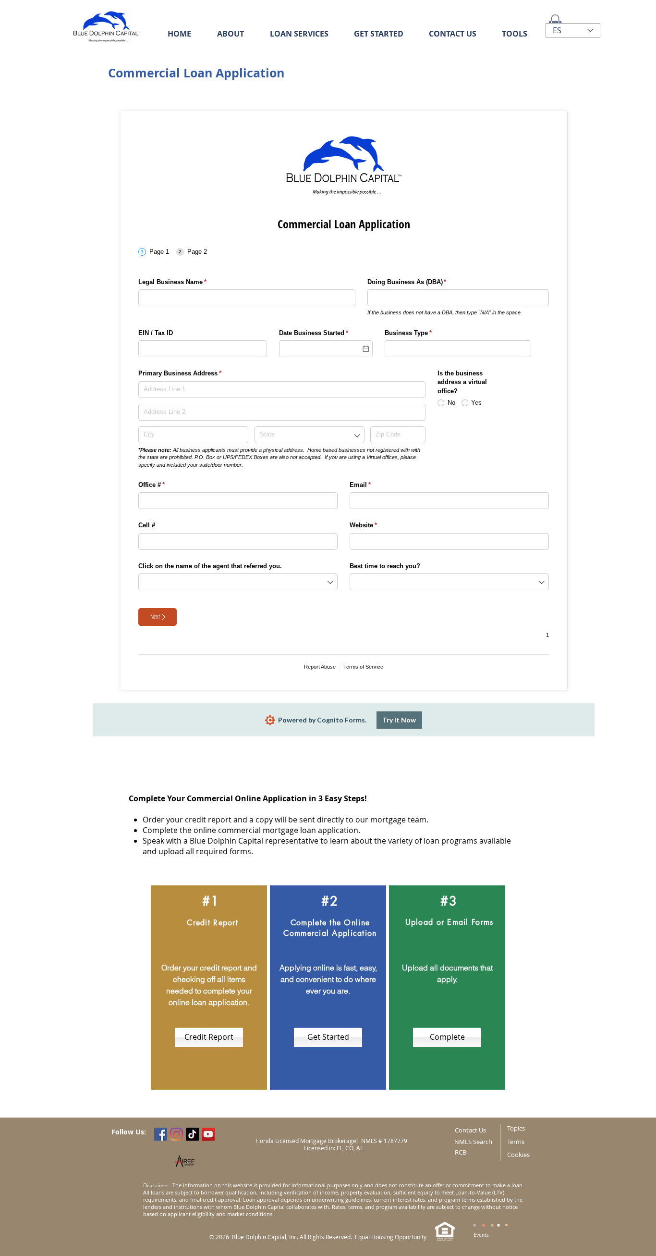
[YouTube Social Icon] (208, 1134)
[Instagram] (176, 1134)
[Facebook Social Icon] (160, 1134)
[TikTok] (192, 1134)
